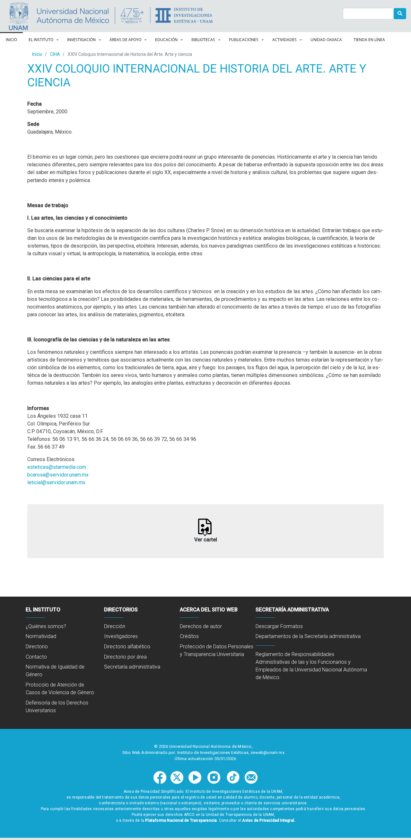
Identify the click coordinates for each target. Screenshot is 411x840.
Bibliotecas (203, 39)
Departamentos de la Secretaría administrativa (308, 636)
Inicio (11, 39)
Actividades (284, 39)
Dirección (114, 626)
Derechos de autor (201, 626)
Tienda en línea (369, 39)
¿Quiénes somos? (46, 626)
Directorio (37, 646)
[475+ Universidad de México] (132, 16)
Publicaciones (243, 39)
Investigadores (121, 636)
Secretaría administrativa (132, 667)
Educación (166, 39)
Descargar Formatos (279, 626)
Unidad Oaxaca (326, 39)
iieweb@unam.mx (267, 752)
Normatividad (41, 636)
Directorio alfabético (127, 646)
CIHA (55, 54)
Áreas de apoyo (125, 39)
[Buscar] (400, 14)
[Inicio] (227, 16)
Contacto (36, 657)
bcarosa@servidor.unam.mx (58, 475)
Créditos (189, 636)
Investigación (81, 39)
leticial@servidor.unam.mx (56, 482)
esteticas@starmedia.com (56, 467)
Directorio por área (125, 657)
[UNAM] (57, 16)
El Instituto (41, 39)
